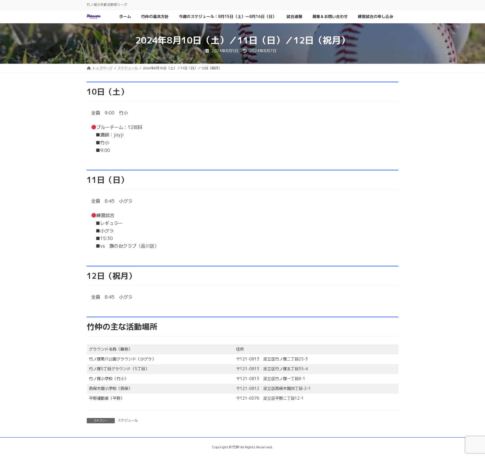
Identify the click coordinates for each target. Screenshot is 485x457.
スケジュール (128, 420)
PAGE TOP (468, 438)
